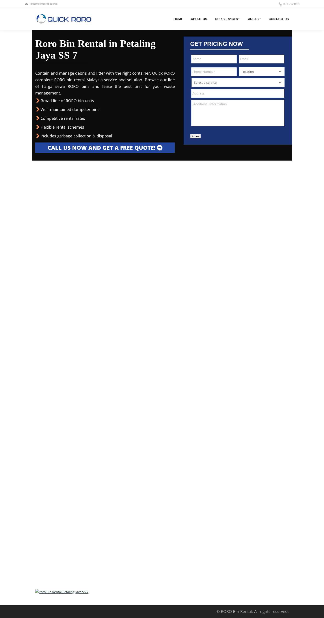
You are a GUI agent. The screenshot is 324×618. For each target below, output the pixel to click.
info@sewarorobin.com (44, 4)
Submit (195, 136)
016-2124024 (291, 4)
